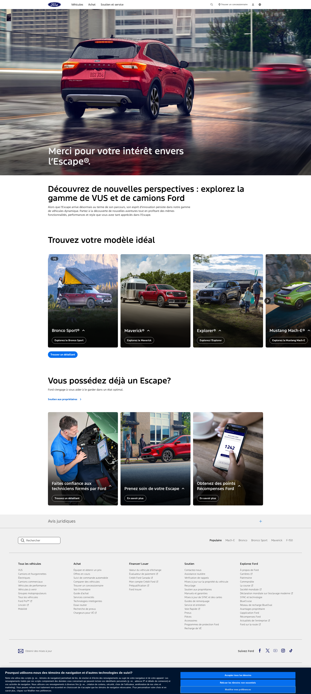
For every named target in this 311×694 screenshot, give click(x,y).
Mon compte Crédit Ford (142, 581)
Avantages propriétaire (252, 608)
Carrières (245, 573)
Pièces (187, 616)
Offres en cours (82, 573)
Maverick (276, 540)
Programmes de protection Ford (201, 624)
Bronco (243, 540)
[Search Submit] (23, 540)
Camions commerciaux (30, 581)
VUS (20, 570)
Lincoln (22, 605)
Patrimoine (246, 577)
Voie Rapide (190, 608)
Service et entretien (195, 605)
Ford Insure (135, 589)
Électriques (24, 577)
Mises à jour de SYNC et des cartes (203, 597)
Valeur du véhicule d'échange (145, 570)
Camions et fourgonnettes (32, 573)
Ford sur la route (249, 624)
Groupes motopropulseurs (32, 593)
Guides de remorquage (196, 601)
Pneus (187, 612)
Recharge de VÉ (193, 628)
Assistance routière (194, 573)
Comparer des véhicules (87, 581)
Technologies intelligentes (88, 601)
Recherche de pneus (85, 608)
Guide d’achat (81, 593)
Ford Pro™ (23, 601)
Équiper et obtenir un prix (87, 570)
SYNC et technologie (251, 597)
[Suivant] (267, 301)
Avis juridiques (61, 521)
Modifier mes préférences (238, 689)
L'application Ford (249, 612)
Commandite (247, 581)
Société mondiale (249, 589)
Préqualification (137, 585)
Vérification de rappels (196, 577)
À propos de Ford (249, 570)
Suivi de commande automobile (91, 577)
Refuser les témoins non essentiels (238, 683)
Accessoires (190, 620)
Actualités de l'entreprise (253, 620)
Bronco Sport (259, 540)
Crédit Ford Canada (139, 577)
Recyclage (190, 585)
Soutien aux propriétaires (198, 589)
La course (245, 585)
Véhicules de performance (32, 585)
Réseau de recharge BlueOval (256, 605)
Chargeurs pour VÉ (84, 612)
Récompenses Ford (250, 616)
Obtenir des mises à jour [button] (38, 651)
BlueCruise (246, 601)
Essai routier (80, 605)
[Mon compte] (253, 4)
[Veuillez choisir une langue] (260, 4)
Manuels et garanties (195, 593)
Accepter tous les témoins (238, 675)
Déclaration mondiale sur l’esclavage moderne (265, 593)
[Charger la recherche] (211, 4)
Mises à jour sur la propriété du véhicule (206, 581)
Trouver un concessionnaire (88, 585)
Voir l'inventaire (82, 589)
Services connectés (84, 597)
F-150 (289, 540)
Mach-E (230, 540)
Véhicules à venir (27, 589)
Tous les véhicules (28, 597)
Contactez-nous (192, 570)
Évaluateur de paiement (142, 573)
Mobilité (22, 608)
